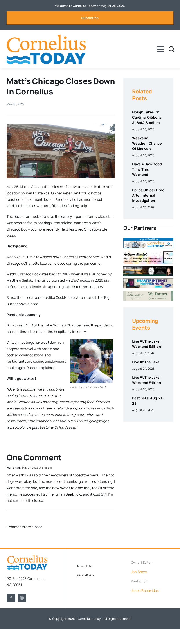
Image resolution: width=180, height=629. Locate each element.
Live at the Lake (145, 362)
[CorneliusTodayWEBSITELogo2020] (27, 556)
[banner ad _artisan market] (148, 252)
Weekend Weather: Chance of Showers (147, 143)
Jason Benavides (145, 590)
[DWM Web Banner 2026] (148, 292)
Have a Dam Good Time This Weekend (147, 169)
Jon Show (139, 571)
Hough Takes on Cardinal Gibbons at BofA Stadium (146, 117)
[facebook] (11, 598)
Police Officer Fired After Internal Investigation (148, 195)
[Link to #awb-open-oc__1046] (172, 49)
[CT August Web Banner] (148, 239)
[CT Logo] (46, 36)
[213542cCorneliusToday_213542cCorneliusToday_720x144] (148, 280)
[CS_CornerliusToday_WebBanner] (148, 268)
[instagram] (22, 598)
